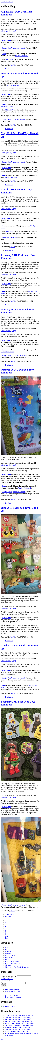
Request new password (13, 997)
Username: (5, 981)
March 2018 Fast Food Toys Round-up (18, 1021)
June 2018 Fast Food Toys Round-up (18, 1018)
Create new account (12, 995)
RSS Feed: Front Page (13, 961)
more (2, 1039)
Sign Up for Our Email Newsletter (17, 967)
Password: (5, 983)
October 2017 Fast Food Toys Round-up (19, 1027)
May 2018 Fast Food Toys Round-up (18, 1019)
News (7, 947)
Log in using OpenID (12, 989)
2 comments (9, 914)
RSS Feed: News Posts (13, 963)
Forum (7, 949)
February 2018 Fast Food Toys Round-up (19, 1023)
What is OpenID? (7, 979)
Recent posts (9, 957)
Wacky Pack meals (21, 56)
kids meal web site (19, 48)
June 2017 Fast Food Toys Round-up (18, 1029)
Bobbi (12, 65)
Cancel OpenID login (12, 991)
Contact (8, 953)
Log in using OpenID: (9, 976)
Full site (8, 959)
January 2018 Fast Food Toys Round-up (19, 1025)
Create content (10, 955)
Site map (8, 965)
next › (7, 936)
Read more (9, 69)
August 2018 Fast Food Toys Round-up (19, 1016)
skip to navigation (7, 2)
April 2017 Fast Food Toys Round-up (18, 1031)
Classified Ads (10, 951)
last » (7, 938)
